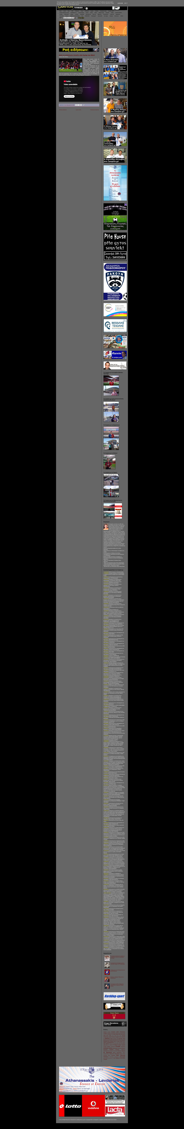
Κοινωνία (119, 1048)
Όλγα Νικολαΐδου (122, 1043)
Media (61, 17)
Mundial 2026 (117, 1039)
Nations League (101, 12)
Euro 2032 (119, 1035)
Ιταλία (110, 1048)
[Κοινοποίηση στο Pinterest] (81, 105)
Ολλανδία (113, 1055)
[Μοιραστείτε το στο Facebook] (80, 105)
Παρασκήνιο (105, 1056)
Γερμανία (123, 1045)
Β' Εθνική (61, 14)
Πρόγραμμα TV (110, 1058)
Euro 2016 (121, 1034)
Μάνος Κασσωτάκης (117, 1052)
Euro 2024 (108, 1035)
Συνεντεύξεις (122, 1058)
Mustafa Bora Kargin (108, 1041)
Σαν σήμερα (116, 1058)
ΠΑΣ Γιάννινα (120, 1055)
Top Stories (106, 1043)
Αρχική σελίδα (78, 109)
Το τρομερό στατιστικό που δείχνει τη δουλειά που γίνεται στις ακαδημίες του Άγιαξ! (117, 957)
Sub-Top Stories (122, 1042)
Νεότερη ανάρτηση (63, 109)
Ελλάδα (112, 12)
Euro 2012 (116, 1034)
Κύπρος (91, 12)
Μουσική (121, 1053)
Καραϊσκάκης (115, 1048)
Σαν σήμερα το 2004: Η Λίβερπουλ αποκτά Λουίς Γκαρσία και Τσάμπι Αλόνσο (117, 985)
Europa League (115, 1036)
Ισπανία (105, 1048)
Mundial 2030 (122, 1039)
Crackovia (105, 1034)
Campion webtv (115, 1031)
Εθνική (108, 1046)
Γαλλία (119, 1045)
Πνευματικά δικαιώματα (114, 1056)
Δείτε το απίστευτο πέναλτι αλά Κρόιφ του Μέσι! (77, 55)
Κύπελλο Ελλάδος (108, 1049)
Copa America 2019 (114, 1033)
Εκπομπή (113, 1046)
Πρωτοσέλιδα (105, 1058)
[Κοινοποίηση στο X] (78, 105)
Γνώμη (105, 1046)
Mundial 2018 (106, 1039)
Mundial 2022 (112, 1039)
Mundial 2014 (122, 1038)
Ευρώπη (87, 12)
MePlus (107, 1038)
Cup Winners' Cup (110, 1034)
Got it (126, 3)
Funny (120, 1036)
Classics (109, 1033)
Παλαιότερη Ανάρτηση (94, 109)
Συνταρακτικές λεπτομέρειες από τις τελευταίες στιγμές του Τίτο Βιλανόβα (117, 964)
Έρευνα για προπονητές (113, 1043)
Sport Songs (116, 1042)
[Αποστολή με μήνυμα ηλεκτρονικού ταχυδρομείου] (76, 105)
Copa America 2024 (121, 1033)
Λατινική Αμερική (121, 1050)
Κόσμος (96, 12)
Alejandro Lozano (106, 1031)
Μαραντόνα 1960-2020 (114, 1053)
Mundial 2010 (115, 1038)
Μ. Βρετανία (107, 1052)
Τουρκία (105, 1059)
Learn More (120, 3)
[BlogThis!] (77, 105)
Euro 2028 (114, 1035)
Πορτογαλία (122, 1056)
